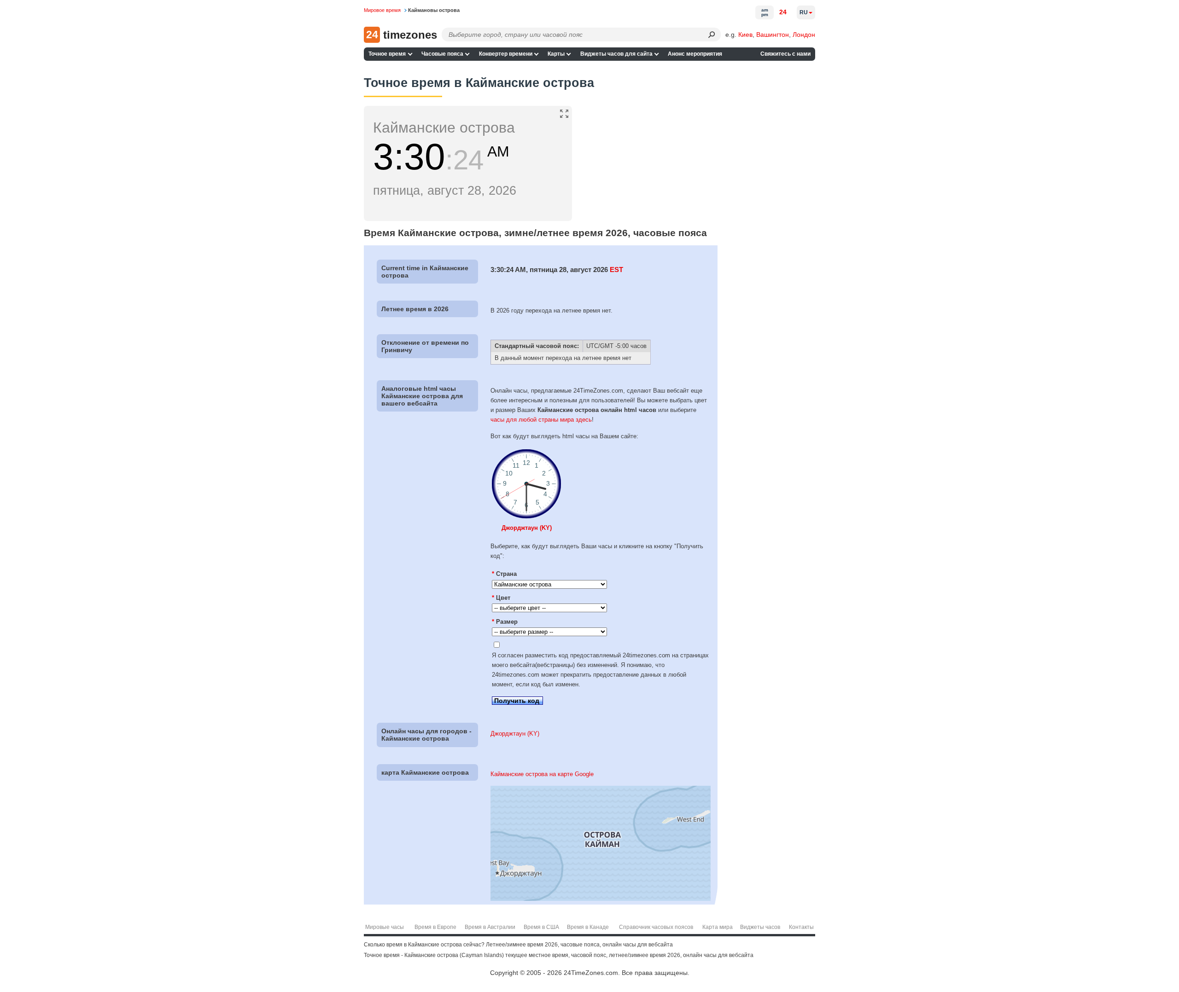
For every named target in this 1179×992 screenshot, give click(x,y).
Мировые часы (384, 927)
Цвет (501, 597)
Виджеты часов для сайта (616, 54)
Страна (504, 573)
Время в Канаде (588, 927)
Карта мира (717, 927)
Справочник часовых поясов (656, 927)
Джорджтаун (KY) (527, 527)
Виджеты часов (760, 927)
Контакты (801, 927)
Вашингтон (772, 34)
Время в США (541, 927)
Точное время (387, 54)
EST (616, 269)
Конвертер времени (505, 54)
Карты (556, 54)
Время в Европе (435, 927)
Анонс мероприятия (695, 54)
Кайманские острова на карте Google (542, 774)
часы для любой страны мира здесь (541, 419)
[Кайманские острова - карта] (600, 898)
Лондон (804, 34)
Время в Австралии (490, 927)
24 (783, 12)
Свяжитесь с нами (785, 54)
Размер (505, 621)
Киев (745, 34)
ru (804, 12)
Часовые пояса (442, 54)
